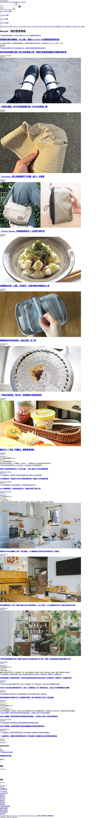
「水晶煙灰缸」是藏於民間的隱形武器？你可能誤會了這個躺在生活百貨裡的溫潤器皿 (28, 736)
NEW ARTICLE (4, 2)
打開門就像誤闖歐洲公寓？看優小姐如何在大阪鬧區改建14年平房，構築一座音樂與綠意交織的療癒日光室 (35, 659)
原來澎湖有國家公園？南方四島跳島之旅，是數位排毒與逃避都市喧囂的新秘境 (33, 52)
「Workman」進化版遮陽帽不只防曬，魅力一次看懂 (22, 176)
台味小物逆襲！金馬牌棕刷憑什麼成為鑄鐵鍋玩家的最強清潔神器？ (22, 726)
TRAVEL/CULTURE (5, 55)
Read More (3, 456)
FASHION (3, 110)
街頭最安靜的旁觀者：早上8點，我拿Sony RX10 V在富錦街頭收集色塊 (29, 40)
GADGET (2, 45)
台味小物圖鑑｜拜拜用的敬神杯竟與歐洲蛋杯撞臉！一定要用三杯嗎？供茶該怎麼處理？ (29, 716)
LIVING (2, 739)
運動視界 (43, 815)
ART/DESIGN (4, 344)
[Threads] (6, 789)
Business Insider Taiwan (6, 815)
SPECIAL (17, 2)
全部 (1, 26)
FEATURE (23, 2)
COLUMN (12, 2)
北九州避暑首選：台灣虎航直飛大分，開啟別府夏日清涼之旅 (20, 488)
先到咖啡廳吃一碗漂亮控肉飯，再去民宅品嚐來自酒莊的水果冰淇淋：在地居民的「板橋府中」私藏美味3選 (35, 678)
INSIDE (24, 815)
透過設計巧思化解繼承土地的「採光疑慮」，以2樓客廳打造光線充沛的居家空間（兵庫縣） (30, 551)
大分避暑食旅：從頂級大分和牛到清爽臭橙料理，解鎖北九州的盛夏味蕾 (24, 479)
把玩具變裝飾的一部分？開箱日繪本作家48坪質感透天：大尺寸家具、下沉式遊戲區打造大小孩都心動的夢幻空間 (37, 605)
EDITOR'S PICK (4, 729)
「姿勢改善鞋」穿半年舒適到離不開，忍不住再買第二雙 (23, 107)
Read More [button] (3, 785)
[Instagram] (1, 789)
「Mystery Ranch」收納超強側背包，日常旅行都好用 (22, 231)
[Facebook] (4, 789)
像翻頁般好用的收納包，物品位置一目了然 (18, 340)
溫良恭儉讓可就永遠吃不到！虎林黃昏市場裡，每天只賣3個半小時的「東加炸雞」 (27, 697)
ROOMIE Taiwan (31, 815)
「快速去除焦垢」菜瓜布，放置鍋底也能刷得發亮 (21, 395)
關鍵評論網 (50, 815)
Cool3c (15, 815)
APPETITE (3, 289)
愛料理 (38, 815)
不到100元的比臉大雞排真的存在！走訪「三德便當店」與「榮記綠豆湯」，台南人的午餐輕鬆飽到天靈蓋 (34, 688)
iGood (19, 815)
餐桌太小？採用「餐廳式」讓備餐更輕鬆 (17, 450)
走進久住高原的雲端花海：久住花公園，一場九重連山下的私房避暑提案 (24, 469)
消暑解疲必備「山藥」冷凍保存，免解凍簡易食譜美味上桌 (24, 286)
